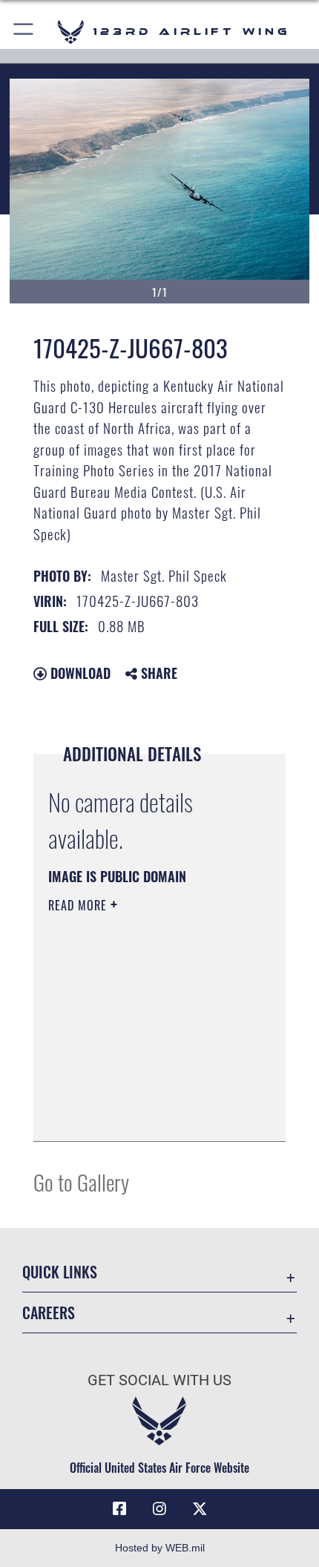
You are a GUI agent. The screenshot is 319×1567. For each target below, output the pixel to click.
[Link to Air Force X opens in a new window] (199, 1509)
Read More (79, 905)
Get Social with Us (159, 1380)
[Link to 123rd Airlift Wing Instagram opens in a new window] (159, 1509)
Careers (48, 1313)
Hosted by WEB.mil (160, 1548)
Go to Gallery (81, 1182)
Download (79, 673)
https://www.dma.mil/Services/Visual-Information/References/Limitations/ (138, 1093)
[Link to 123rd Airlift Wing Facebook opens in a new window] (119, 1509)
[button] (24, 31)
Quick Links (59, 1272)
